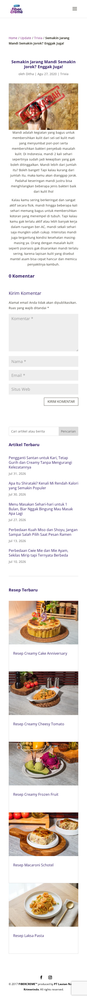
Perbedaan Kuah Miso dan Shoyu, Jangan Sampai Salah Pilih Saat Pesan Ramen (43, 532)
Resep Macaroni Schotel (33, 865)
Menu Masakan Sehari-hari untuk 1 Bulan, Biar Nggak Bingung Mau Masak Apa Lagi (41, 509)
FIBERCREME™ (28, 984)
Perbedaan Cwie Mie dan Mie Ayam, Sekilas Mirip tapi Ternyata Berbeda (38, 553)
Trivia (38, 38)
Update (25, 38)
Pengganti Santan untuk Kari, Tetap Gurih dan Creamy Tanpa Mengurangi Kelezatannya (40, 462)
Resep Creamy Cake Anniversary (40, 653)
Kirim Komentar (61, 401)
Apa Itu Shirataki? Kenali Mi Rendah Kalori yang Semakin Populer (43, 485)
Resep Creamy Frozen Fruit (35, 794)
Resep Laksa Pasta (28, 935)
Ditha (30, 74)
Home (13, 38)
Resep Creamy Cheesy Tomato (38, 724)
